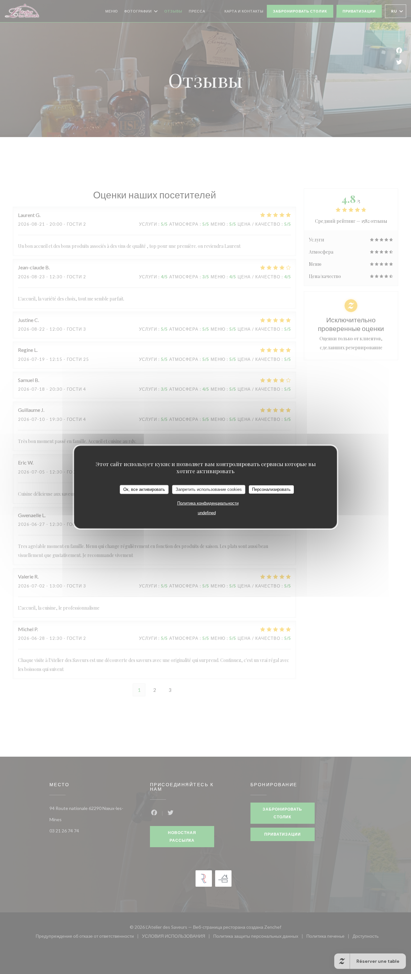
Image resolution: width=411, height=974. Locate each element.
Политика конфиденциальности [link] (208, 502)
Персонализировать (271, 489)
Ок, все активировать (144, 489)
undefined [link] (207, 512)
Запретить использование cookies (209, 489)
